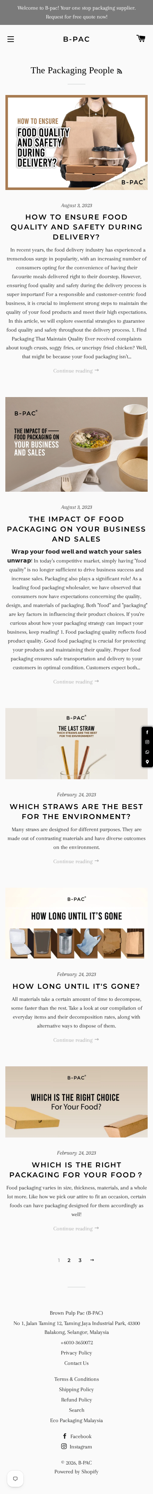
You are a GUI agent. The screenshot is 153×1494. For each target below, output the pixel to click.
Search (76, 1410)
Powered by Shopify (76, 1471)
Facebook (80, 1436)
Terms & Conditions (76, 1379)
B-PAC (76, 39)
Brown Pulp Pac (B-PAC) (76, 1313)
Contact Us (76, 1363)
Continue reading (73, 371)
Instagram (80, 1446)
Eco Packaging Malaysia (76, 1420)
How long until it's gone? (76, 986)
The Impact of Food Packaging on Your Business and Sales (76, 529)
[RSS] (119, 71)
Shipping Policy (76, 1389)
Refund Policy (76, 1400)
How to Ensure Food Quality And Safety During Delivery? (77, 227)
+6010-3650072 (76, 1342)
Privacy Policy (76, 1353)
